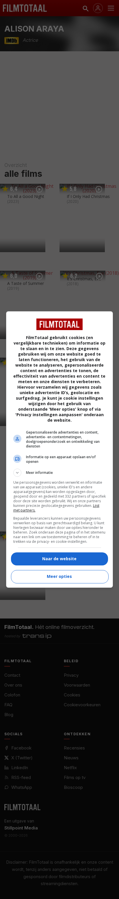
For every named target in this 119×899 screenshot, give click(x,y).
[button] (59, 473)
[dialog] (59, 449)
